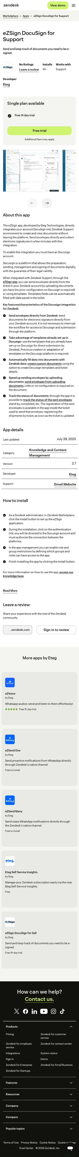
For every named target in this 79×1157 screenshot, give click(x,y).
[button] (36, 1026)
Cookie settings (67, 1142)
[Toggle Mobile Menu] (73, 5)
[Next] (47, 203)
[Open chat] (70, 1148)
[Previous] (32, 203)
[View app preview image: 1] (31, 171)
